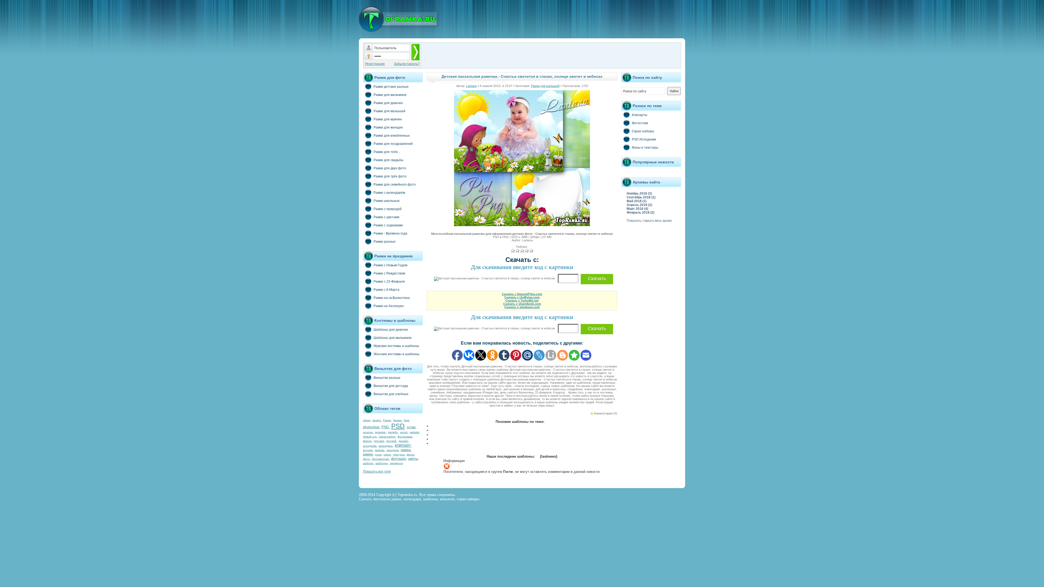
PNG (385, 427)
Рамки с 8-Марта (386, 290)
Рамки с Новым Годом (390, 265)
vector (404, 432)
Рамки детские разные (391, 87)
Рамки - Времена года (390, 233)
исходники (370, 445)
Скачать (597, 278)
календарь (386, 445)
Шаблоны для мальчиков (392, 338)
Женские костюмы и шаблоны (397, 354)
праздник (393, 450)
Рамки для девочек (388, 103)
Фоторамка (404, 436)
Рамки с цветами (386, 217)
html (406, 420)
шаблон (368, 463)
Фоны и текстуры (645, 147)
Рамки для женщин (388, 127)
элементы (396, 463)
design (376, 420)
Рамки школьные (387, 201)
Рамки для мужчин (388, 119)
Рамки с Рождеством (389, 273)
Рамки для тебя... (387, 152)
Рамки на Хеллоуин (389, 306)
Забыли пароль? (407, 64)
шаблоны (381, 463)
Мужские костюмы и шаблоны (396, 346)
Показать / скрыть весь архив (649, 221)
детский (391, 440)
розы (378, 454)
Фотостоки (640, 123)
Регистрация (375, 64)
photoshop (371, 427)
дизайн (403, 440)
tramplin (393, 432)
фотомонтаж (380, 458)
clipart (366, 420)
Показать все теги (377, 471)
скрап (387, 454)
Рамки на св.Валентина (392, 298)
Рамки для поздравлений (393, 144)
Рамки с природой (388, 209)
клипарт (403, 445)
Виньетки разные (387, 378)
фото (366, 458)
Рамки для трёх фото (390, 176)
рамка (406, 450)
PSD (398, 426)
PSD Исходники (644, 139)
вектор (367, 440)
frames (397, 420)
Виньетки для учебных (391, 394)
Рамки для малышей (389, 111)
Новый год (370, 436)
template (380, 432)
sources (368, 432)
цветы (413, 459)
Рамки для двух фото (390, 168)
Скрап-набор (387, 436)
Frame (387, 420)
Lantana (471, 86)
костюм (367, 450)
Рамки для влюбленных (392, 136)
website (414, 432)
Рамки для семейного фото (395, 184)
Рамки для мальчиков (390, 95)
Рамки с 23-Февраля (389, 281)
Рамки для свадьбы (388, 160)
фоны (410, 454)
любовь (379, 450)
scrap (411, 427)
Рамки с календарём (389, 193)
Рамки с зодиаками (388, 225)
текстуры (399, 454)
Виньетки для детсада (391, 386)
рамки (368, 454)
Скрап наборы (643, 131)
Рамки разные (385, 241)
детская (379, 440)
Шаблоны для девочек (391, 330)
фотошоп (398, 459)
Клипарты (639, 115)
